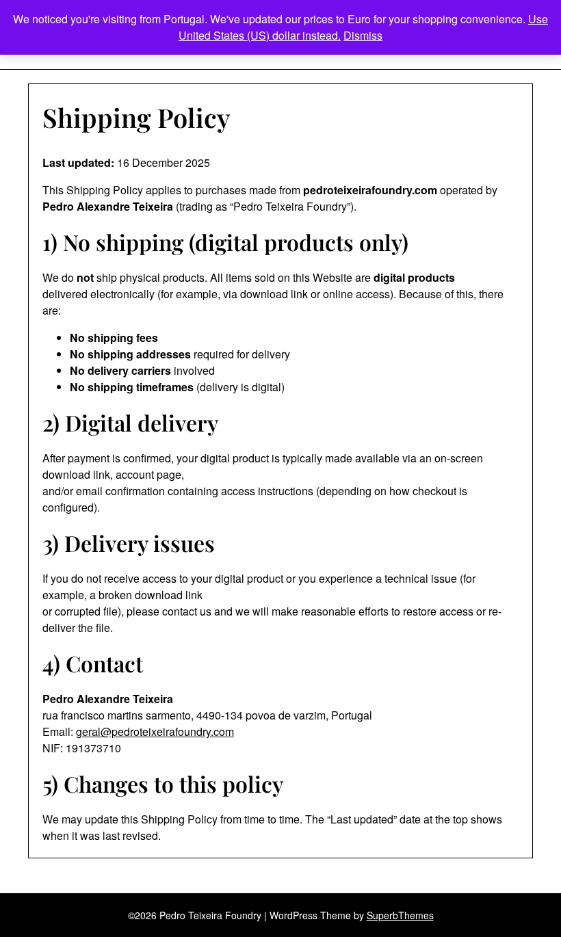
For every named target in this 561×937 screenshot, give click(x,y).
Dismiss (362, 35)
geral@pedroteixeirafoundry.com (155, 731)
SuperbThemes (400, 915)
